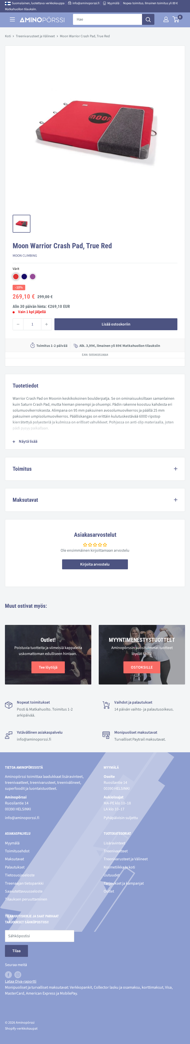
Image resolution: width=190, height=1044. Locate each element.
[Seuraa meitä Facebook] (8, 974)
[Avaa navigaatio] (12, 19)
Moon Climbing (25, 255)
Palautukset (14, 867)
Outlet (109, 891)
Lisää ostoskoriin (116, 324)
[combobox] (107, 19)
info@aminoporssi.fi (85, 3)
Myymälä (113, 3)
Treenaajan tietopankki (24, 883)
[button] (16, 276)
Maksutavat (14, 859)
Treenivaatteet (116, 851)
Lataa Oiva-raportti (20, 981)
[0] (176, 19)
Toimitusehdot (17, 851)
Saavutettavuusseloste (24, 891)
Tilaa (16, 951)
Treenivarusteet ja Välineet (35, 36)
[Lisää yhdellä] (46, 324)
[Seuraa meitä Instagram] (17, 974)
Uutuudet (111, 875)
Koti (8, 36)
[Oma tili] (166, 19)
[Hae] (148, 19)
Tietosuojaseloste (20, 875)
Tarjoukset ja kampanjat (124, 883)
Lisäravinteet (114, 843)
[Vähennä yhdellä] (18, 324)
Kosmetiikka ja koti (119, 867)
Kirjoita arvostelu (95, 564)
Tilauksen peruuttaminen (26, 899)
